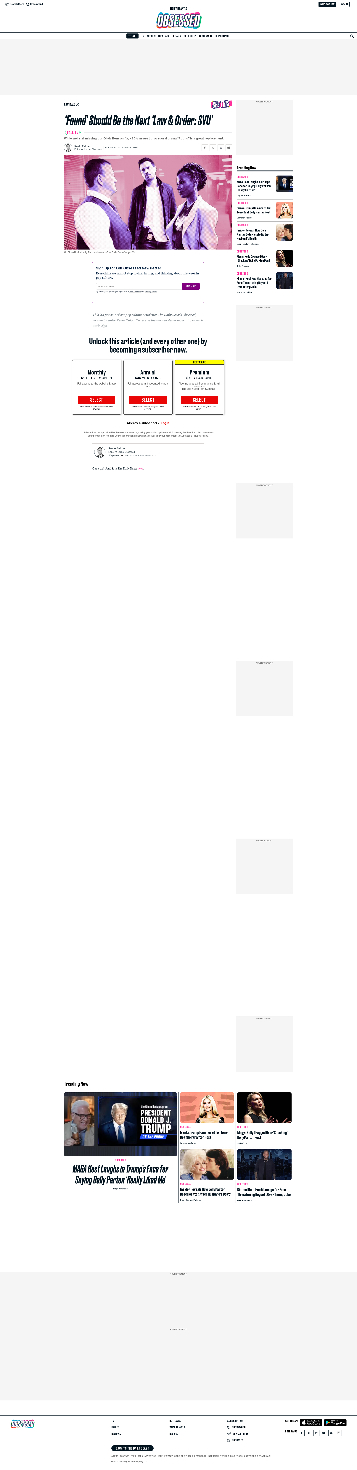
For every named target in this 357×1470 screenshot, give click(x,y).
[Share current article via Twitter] (213, 147)
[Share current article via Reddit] (229, 147)
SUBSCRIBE (327, 4)
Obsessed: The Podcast (214, 36)
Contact (125, 1456)
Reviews (163, 36)
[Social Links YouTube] (324, 1433)
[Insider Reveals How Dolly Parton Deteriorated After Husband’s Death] (284, 239)
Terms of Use (135, 292)
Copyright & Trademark (257, 1456)
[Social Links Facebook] (302, 1433)
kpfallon (115, 456)
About (114, 1456)
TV (142, 36)
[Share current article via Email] (221, 147)
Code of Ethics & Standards (190, 1456)
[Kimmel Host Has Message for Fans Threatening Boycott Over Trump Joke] (284, 288)
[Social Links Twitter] (309, 1433)
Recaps (176, 36)
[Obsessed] (178, 20)
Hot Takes (175, 1420)
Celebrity (190, 36)
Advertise (150, 1456)
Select (96, 400)
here (140, 468)
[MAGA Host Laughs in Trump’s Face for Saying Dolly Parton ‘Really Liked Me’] (284, 191)
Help (160, 1456)
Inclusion (213, 1456)
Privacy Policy (151, 292)
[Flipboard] (339, 1433)
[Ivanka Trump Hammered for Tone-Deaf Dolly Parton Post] (284, 217)
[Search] (352, 36)
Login (165, 423)
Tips (133, 1456)
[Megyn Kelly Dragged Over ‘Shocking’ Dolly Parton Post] (284, 265)
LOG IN (344, 4)
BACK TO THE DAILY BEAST (132, 1448)
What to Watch (177, 1427)
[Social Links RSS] (331, 1433)
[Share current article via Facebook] (205, 147)
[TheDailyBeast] (178, 9)
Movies (151, 36)
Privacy (168, 1456)
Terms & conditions (231, 1456)
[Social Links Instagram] (316, 1433)
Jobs (140, 1456)
